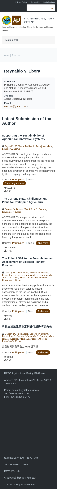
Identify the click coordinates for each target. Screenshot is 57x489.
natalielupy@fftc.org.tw (25, 390)
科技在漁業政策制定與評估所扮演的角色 (27, 326)
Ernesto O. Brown (11, 148)
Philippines (18, 179)
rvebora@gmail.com (16, 106)
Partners (16, 55)
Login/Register (49, 2)
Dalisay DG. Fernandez (16, 272)
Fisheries (43, 311)
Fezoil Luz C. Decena (35, 209)
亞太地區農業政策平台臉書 (20, 478)
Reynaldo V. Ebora (22, 71)
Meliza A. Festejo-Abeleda (38, 146)
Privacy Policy (21, 2)
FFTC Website (12, 471)
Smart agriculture (14, 183)
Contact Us (35, 2)
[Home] (11, 20)
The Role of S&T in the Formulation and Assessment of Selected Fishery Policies (28, 262)
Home (5, 55)
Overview (43, 243)
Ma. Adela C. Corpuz (36, 275)
